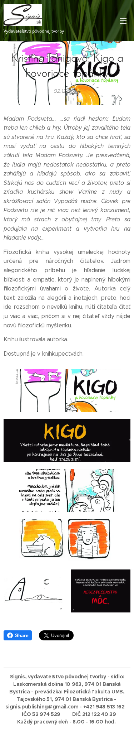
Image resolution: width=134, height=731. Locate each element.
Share (21, 635)
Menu (123, 20)
